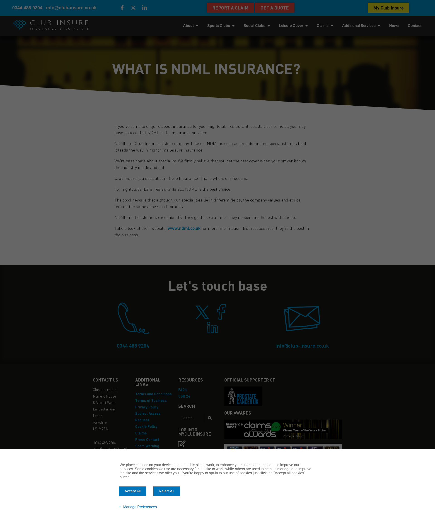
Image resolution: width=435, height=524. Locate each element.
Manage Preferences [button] (140, 507)
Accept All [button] (133, 491)
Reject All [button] (166, 491)
